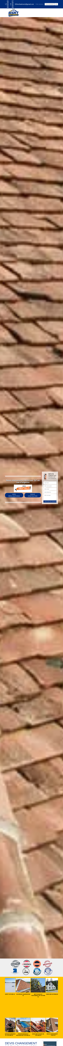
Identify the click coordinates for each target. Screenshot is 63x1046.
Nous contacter (32, 495)
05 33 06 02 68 (7, 4)
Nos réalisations (14, 495)
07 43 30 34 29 (12, 4)
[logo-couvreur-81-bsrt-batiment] (13, 12)
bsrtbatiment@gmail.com (24, 4)
